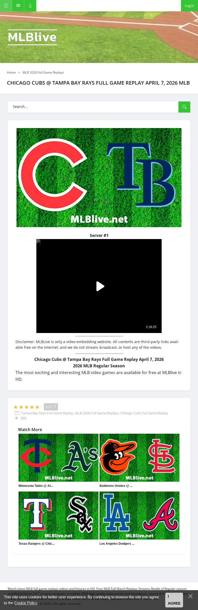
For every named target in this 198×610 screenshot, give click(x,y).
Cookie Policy (25, 603)
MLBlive (32, 37)
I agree (174, 600)
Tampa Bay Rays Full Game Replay (47, 413)
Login (189, 5)
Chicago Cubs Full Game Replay (144, 413)
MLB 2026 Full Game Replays (97, 413)
